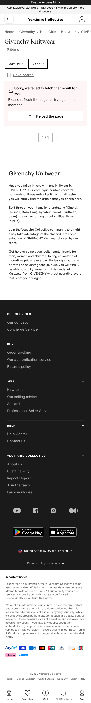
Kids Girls (48, 31)
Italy (82, 679)
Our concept (17, 322)
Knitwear (68, 31)
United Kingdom (26, 679)
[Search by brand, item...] (9, 19)
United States (46, 679)
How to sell (16, 389)
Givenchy (27, 31)
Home (9, 31)
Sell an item (17, 403)
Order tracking (19, 352)
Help (11, 426)
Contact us (16, 441)
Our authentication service (29, 359)
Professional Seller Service (29, 410)
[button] (82, 19)
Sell (11, 381)
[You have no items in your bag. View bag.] (82, 19)
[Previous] (34, 137)
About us (14, 464)
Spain (74, 679)
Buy (10, 344)
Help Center (17, 433)
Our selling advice (22, 396)
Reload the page (49, 116)
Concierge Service (22, 329)
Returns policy (19, 366)
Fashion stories (19, 492)
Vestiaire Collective (26, 456)
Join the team (18, 485)
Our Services (19, 314)
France (10, 679)
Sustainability (18, 471)
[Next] (56, 137)
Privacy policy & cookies (43, 563)
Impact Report (19, 478)
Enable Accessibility (45, 2)
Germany (62, 679)
